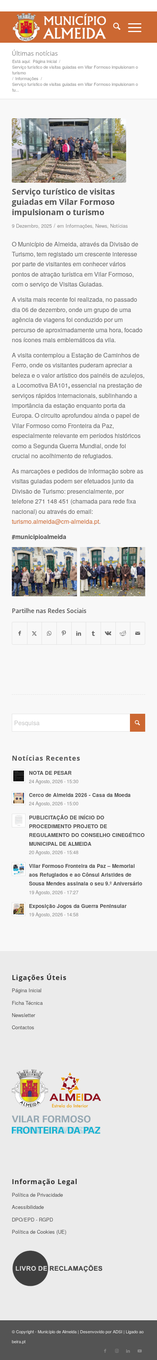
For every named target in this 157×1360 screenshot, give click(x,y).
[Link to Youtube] (139, 1350)
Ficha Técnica (27, 1002)
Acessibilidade (28, 1206)
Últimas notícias (35, 53)
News (101, 225)
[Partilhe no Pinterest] (64, 633)
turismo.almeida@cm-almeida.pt (55, 521)
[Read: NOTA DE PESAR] (19, 776)
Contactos (23, 1027)
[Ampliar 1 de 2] (67, 557)
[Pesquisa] (116, 27)
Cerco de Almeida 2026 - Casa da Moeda (80, 794)
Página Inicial (27, 990)
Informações (79, 225)
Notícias (119, 225)
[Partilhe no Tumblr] (93, 633)
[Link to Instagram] (116, 1350)
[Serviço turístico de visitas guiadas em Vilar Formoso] (69, 150)
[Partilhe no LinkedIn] (79, 633)
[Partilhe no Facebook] (19, 633)
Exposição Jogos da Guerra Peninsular (78, 905)
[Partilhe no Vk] (108, 633)
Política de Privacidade (37, 1194)
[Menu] (134, 27)
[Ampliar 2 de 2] (135, 557)
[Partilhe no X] (34, 633)
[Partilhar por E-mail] (137, 633)
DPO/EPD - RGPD (32, 1219)
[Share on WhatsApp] (49, 633)
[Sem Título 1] (65, 27)
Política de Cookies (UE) (39, 1231)
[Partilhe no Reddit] (123, 633)
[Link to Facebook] (105, 1350)
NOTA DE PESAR (50, 772)
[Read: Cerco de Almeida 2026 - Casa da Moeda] (19, 798)
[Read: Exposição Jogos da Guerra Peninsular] (19, 909)
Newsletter (23, 1015)
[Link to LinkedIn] (128, 1350)
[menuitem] (116, 27)
